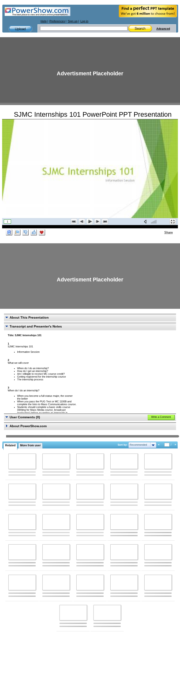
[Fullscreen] (172, 221)
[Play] (89, 221)
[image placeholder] (22, 461)
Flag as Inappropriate (17, 232)
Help (44, 21)
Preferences (57, 21)
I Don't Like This (25, 232)
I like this (33, 232)
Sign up (73, 21)
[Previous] (81, 221)
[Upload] (20, 28)
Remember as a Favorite (42, 232)
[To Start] (74, 221)
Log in (84, 21)
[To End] (105, 221)
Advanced (163, 28)
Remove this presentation (9, 232)
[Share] (161, 232)
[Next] (97, 221)
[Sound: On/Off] (146, 221)
